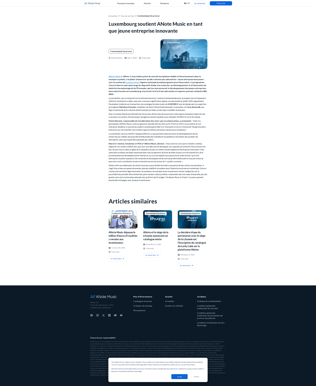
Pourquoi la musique (125, 3)
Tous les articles (127, 16)
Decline (196, 377)
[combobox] (187, 3)
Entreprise (164, 3)
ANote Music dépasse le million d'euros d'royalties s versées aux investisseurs (123, 237)
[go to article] (123, 219)
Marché (147, 3)
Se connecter (199, 3)
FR (189, 3)
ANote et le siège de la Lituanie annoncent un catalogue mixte (155, 236)
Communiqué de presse (148, 16)
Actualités (113, 16)
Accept (179, 377)
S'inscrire (221, 3)
